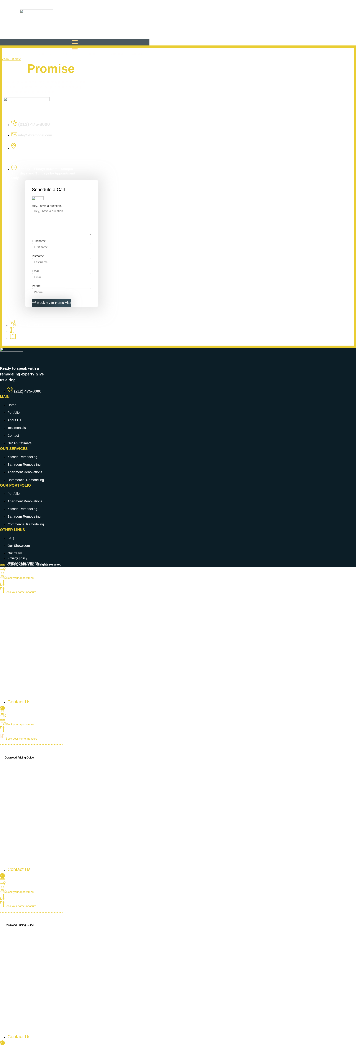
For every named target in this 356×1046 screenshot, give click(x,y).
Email (35, 271)
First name (39, 241)
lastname (38, 256)
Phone (36, 285)
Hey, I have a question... (47, 205)
